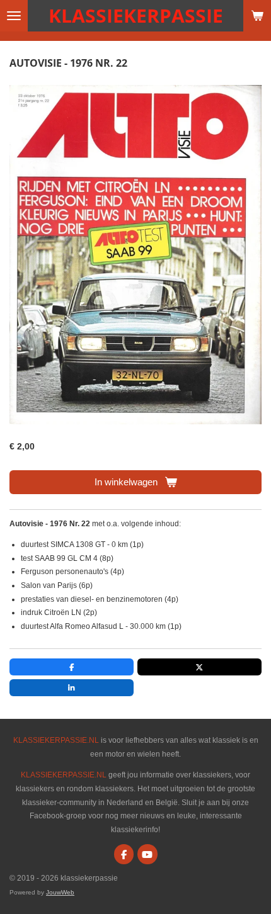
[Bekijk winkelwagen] (257, 15)
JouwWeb (60, 892)
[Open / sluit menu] (14, 15)
